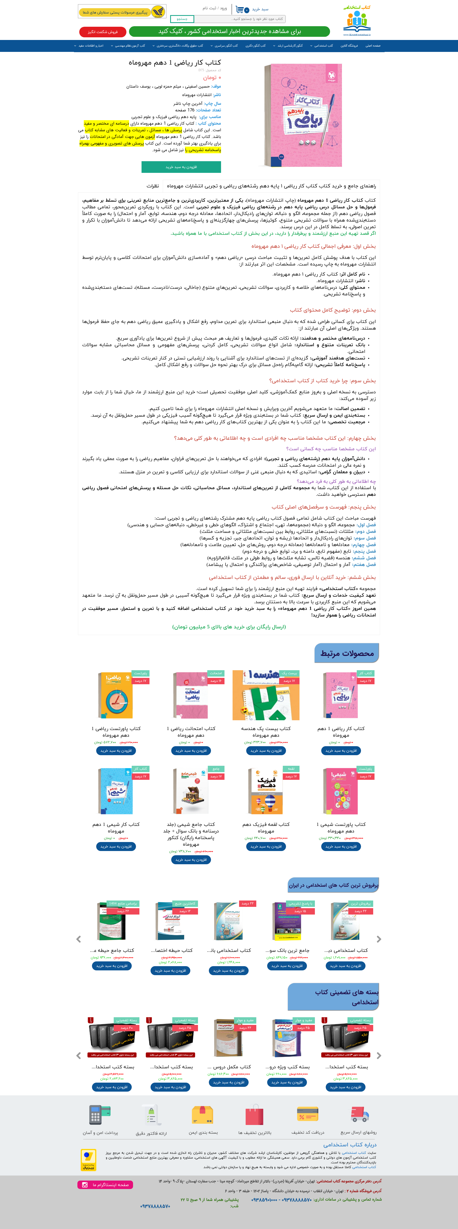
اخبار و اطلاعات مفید (90, 46)
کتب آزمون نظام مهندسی (130, 46)
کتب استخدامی (324, 46)
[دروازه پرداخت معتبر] (88, 1170)
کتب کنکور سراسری (226, 46)
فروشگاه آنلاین (349, 46)
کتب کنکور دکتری (256, 46)
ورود (223, 8)
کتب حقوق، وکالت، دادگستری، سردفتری (180, 46)
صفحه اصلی (373, 46)
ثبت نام (209, 8)
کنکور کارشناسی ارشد (290, 46)
